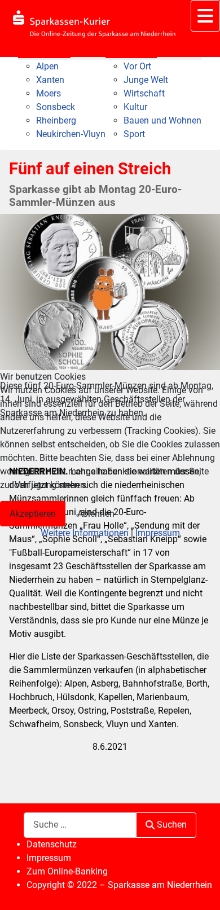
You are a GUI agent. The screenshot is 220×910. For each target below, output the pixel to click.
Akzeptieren (33, 513)
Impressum (157, 532)
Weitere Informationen (85, 532)
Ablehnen (96, 513)
